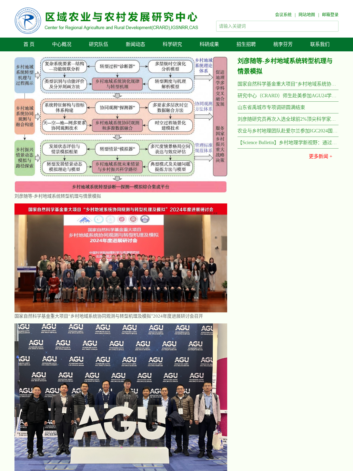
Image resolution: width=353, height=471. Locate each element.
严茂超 (297, 406)
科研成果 (209, 44)
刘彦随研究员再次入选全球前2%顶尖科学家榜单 (288, 119)
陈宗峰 (297, 428)
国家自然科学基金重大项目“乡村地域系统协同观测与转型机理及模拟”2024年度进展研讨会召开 (288, 84)
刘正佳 (297, 413)
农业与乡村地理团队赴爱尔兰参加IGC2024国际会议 (288, 130)
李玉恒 (255, 413)
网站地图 (307, 14)
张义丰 (255, 383)
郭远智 (255, 428)
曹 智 (297, 421)
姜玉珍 (297, 436)
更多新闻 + (320, 156)
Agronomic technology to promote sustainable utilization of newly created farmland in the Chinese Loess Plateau (107, 394)
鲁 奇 (297, 383)
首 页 (28, 44)
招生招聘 (246, 44)
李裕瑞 (255, 406)
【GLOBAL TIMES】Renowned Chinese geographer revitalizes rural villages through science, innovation (107, 462)
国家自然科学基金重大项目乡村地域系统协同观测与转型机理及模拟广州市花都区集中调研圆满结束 (107, 323)
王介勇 (297, 398)
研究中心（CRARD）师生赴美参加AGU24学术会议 (288, 95)
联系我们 (320, 44)
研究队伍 (98, 44)
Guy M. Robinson (265, 467)
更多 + (224, 257)
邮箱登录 (330, 14)
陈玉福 (255, 390)
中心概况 (61, 44)
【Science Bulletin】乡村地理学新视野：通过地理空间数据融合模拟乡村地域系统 (288, 142)
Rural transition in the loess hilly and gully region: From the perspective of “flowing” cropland (107, 403)
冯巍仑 (255, 436)
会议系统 (283, 14)
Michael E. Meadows (268, 460)
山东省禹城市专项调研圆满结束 (45, 219)
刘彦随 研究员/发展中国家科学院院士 (286, 359)
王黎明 (255, 398)
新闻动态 (135, 44)
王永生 (255, 421)
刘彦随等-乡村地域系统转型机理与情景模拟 (57, 196)
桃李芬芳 (283, 44)
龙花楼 (297, 390)
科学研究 (172, 44)
